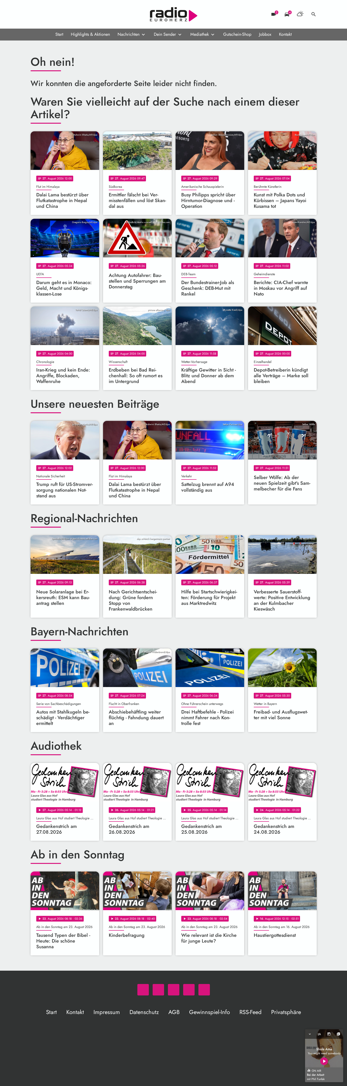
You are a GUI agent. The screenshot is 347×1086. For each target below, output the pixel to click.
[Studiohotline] (73, 14)
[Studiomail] (64, 14)
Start (59, 34)
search (313, 14)
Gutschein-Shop (237, 34)
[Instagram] (54, 14)
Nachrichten (129, 34)
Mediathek (199, 34)
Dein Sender (165, 34)
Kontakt (285, 34)
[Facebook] (45, 14)
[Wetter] (300, 14)
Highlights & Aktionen (90, 34)
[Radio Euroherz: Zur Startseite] (173, 14)
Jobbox (265, 34)
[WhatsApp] (35, 14)
